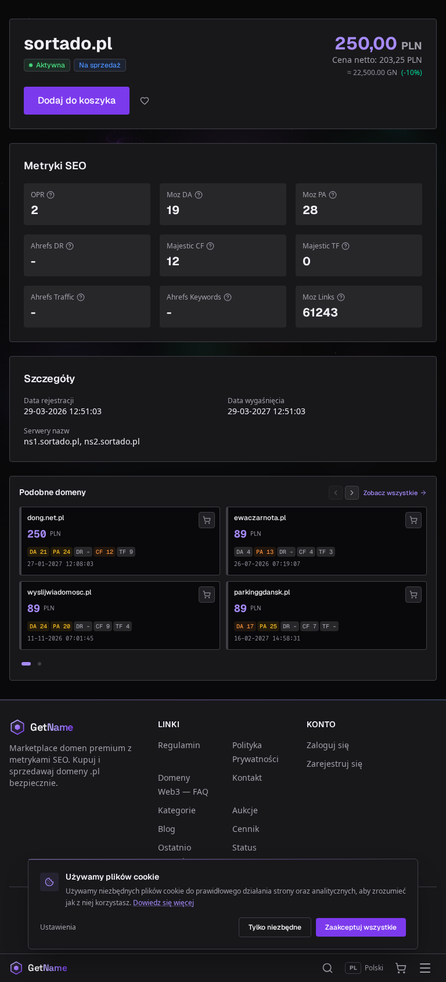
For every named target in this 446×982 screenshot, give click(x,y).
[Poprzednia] (336, 493)
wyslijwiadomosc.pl (59, 592)
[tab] (26, 664)
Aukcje (245, 810)
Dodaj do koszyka (77, 100)
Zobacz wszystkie (391, 493)
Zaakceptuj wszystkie (361, 927)
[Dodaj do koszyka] (207, 520)
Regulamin (179, 744)
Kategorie (177, 810)
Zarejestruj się (334, 763)
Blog (166, 828)
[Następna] (352, 493)
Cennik (245, 828)
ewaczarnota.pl (260, 517)
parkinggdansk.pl (262, 592)
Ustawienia (58, 927)
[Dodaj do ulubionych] (144, 101)
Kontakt (247, 777)
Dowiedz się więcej (163, 903)
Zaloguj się (328, 744)
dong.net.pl (45, 517)
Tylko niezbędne (275, 927)
